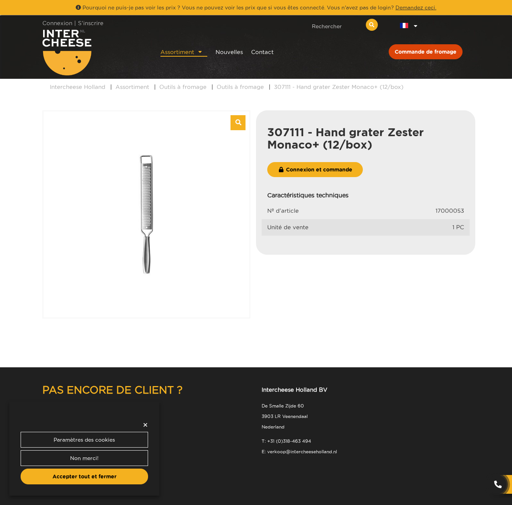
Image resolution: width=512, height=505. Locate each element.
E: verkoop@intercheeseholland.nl (299, 451)
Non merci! (84, 458)
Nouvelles (229, 52)
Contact (262, 52)
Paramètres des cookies (84, 440)
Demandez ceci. (415, 8)
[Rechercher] (372, 25)
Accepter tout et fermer (84, 476)
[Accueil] (91, 52)
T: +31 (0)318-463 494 (286, 441)
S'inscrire (90, 23)
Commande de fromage (426, 52)
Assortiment (177, 52)
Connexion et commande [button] (318, 170)
